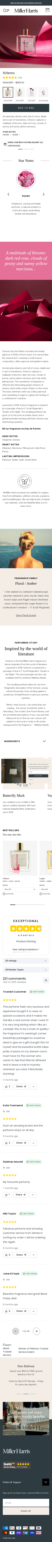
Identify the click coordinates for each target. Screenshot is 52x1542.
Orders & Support (12, 1482)
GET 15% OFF (38, 775)
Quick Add (9, 894)
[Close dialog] (49, 760)
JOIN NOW (26, 1425)
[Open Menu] (6, 10)
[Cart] (47, 10)
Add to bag (26, 108)
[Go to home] (26, 10)
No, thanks (31, 779)
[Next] (46, 858)
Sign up (26, 1511)
